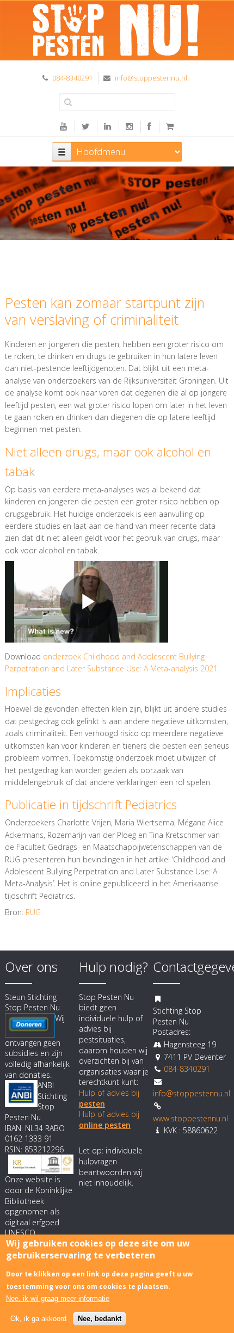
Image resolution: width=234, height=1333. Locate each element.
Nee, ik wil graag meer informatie (57, 1298)
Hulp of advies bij (109, 1119)
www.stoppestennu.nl (190, 1118)
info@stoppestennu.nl (151, 78)
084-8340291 (72, 78)
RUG (33, 912)
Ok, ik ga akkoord (38, 1319)
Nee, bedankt (99, 1319)
